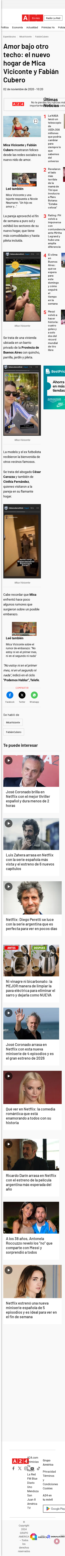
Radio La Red (53, 18)
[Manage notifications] (57, 1541)
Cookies (48, 1488)
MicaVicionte (25, 36)
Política (5, 27)
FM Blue (32, 1478)
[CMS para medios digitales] (56, 1536)
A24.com (32, 1457)
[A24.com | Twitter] (19, 1468)
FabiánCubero (42, 36)
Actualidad (32, 27)
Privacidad (49, 1471)
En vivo (36, 18)
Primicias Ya (48, 27)
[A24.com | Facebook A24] (13, 1468)
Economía (17, 27)
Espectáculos (9, 36)
